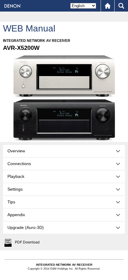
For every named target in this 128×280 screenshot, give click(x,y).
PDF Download (27, 242)
